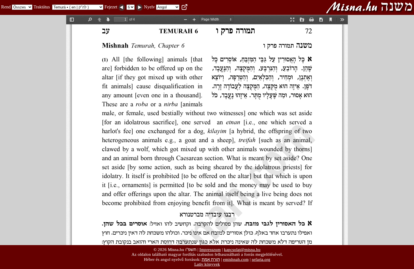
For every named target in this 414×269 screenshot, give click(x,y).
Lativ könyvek (207, 264)
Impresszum (210, 249)
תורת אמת (211, 259)
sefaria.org (261, 259)
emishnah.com (236, 259)
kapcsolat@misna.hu (242, 249)
